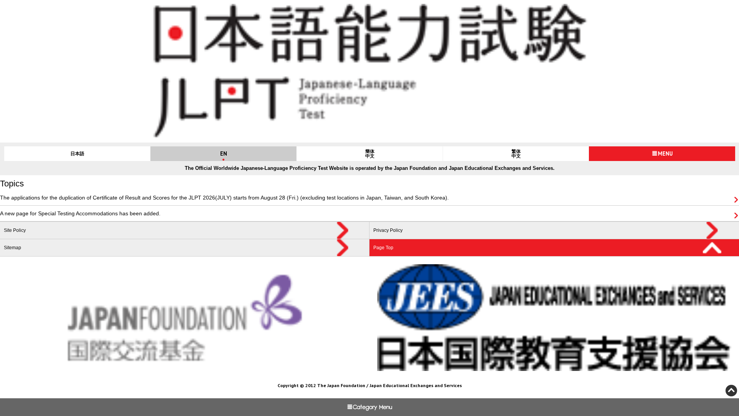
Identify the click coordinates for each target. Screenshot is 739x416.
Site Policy (15, 230)
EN (223, 153)
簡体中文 (370, 153)
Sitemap (12, 247)
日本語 (77, 153)
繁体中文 (516, 153)
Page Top (383, 247)
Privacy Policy (388, 230)
